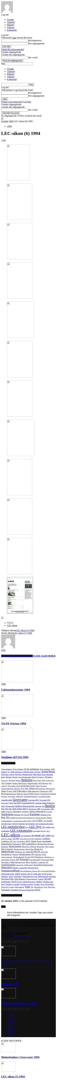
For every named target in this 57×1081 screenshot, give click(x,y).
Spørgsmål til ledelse (48, 871)
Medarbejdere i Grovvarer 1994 (20, 1057)
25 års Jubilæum (31, 769)
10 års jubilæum (6, 769)
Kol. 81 (5, 817)
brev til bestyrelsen (25, 777)
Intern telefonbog (37, 811)
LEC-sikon (12, 625)
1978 (10, 1017)
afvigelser (37, 772)
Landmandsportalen (20, 821)
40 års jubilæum (44, 769)
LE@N (34, 821)
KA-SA (26, 815)
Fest (3, 794)
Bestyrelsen (37, 774)
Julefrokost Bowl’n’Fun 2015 (18, 1003)
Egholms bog (44, 791)
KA (22, 815)
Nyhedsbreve (6, 854)
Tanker (11, 876)
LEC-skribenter (26, 836)
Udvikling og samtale (12, 884)
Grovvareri (5, 803)
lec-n (27, 827)
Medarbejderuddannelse (45, 844)
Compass (8, 783)
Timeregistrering (32, 879)
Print (52, 860)
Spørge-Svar (36, 871)
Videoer (10, 27)
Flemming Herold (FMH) (25, 794)
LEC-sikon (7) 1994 (22, 633)
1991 (10, 1020)
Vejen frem (49, 884)
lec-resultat (36, 831)
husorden (38, 806)
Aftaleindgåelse (28, 772)
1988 (10, 1015)
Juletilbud (17, 815)
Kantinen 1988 (10, 983)
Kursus (49, 818)
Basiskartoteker (28, 774)
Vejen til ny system (7, 887)
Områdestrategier (25, 854)
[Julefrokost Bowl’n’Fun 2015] (8, 997)
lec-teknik (36, 835)
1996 (10, 1036)
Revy (28, 862)
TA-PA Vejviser (47, 874)
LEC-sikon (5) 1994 (25, 630)
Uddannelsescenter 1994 (15, 689)
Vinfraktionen (38, 887)
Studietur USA (25, 874)
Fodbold (53, 794)
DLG (22, 788)
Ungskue (37, 884)
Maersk (33, 841)
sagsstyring (20, 865)
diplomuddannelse (7, 788)
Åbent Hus (51, 887)
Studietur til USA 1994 (14, 757)
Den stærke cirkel (14, 786)
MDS (24, 844)
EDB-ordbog (22, 791)
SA (47, 862)
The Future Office (7, 879)
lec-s (48, 831)
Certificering (49, 780)
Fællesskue (19, 796)
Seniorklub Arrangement (43, 865)
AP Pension (5, 774)
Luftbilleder (46, 839)
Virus (45, 887)
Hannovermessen (48, 803)
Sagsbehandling (8, 865)
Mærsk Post (38, 849)
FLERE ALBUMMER (44, 656)
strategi (17, 874)
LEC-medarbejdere (13, 826)
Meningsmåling (15, 846)
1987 (10, 1025)
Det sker (32, 786)
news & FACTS (33, 851)
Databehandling (32, 783)
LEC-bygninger (18, 824)
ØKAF (37, 890)
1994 (11, 121)
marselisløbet (46, 841)
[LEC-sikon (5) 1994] (8, 1071)
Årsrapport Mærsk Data (27, 890)
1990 (10, 1030)
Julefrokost (7, 814)
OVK (32, 857)
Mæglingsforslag (19, 849)
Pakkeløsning (39, 857)
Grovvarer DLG (33, 800)
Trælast (40, 879)
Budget (34, 777)
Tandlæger (4, 876)
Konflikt (12, 818)
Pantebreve (48, 857)
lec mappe (8, 839)
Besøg (3, 777)
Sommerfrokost (33, 868)
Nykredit (15, 854)
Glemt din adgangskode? (12, 49)
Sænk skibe (37, 874)
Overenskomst (18, 857)
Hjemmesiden (10, 806)
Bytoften (12, 780)
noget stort (44, 852)
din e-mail (32, 57)
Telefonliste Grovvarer (30, 876)
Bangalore (18, 774)
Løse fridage (21, 841)
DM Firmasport (40, 788)
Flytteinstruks (45, 794)
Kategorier (12, 30)
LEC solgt (23, 839)
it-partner (49, 811)
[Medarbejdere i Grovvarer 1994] (8, 1051)
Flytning (37, 794)
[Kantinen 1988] (8, 978)
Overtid (27, 857)
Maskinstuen (17, 844)
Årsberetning (5, 890)
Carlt (43, 780)
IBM (2, 809)
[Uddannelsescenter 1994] (17, 681)
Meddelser (4, 846)
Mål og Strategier (7, 849)
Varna (42, 884)
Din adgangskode (36, 43)
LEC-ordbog (47, 827)
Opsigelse (38, 854)
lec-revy (43, 831)
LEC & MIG (48, 821)
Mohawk (33, 846)
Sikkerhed (6, 867)
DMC (26, 788)
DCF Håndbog (43, 783)
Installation (25, 811)
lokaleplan (38, 839)
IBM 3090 (8, 809)
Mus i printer (49, 846)
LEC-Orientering (21, 830)
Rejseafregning (20, 862)
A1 (9, 772)
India (52, 809)
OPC (32, 854)
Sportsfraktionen (26, 871)
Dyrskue (9, 791)
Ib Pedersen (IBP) (34, 809)
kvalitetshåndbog (7, 821)
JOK (3, 650)
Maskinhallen (6, 844)
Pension (12, 860)
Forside (10, 19)
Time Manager (20, 879)
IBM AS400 (17, 809)
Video (27, 886)
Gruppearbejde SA (27, 803)
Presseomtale (45, 860)
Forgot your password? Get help (16, 102)
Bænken (18, 780)
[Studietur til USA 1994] (17, 749)
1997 (10, 1028)
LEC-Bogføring (6, 824)
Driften (3, 791)
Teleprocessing (43, 876)
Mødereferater (7, 851)
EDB (14, 791)
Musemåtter (41, 846)
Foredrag (4, 796)
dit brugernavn (35, 40)
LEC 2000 (46, 835)
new (24, 852)
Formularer (11, 796)
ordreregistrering (7, 857)
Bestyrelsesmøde (47, 774)
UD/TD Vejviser (16, 882)
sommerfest (23, 868)
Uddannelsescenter (29, 882)
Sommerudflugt (10, 870)
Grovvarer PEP (15, 803)
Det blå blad (24, 786)
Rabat (13, 862)
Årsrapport (14, 890)
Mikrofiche (26, 846)
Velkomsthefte (19, 887)
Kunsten (43, 818)
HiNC (3, 806)
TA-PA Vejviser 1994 (13, 723)
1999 (10, 1022)
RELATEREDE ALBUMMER (17, 656)
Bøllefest (26, 780)
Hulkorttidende (29, 806)
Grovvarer (20, 799)
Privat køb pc (5, 862)
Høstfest (50, 805)
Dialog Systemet (41, 786)
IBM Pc (25, 809)
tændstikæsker (6, 882)
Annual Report (48, 771)
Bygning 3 (48, 777)
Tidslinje (11, 22)
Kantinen (35, 814)
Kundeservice (31, 818)
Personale (24, 859)
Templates (52, 876)
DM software (50, 788)
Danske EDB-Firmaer (19, 783)
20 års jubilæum (18, 769)
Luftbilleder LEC (7, 841)
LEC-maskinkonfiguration (44, 824)
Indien (3, 812)
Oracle (44, 854)
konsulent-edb (21, 818)
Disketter (17, 788)
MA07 (28, 841)
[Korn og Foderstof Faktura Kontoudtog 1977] (8, 955)
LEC (40, 820)
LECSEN (16, 839)
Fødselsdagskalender (31, 796)
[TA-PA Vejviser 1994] (17, 715)
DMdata (32, 789)
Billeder (10, 25)
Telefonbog (18, 876)
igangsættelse (45, 809)
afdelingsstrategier (16, 772)
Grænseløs (38, 803)
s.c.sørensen (41, 862)
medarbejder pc (31, 844)
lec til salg (30, 839)
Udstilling (39, 882)
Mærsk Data (30, 849)
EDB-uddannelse (33, 791)
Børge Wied (37, 780)
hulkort (18, 806)
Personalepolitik (34, 860)
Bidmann (9, 777)
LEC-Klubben (30, 824)
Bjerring (15, 777)
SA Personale (28, 865)
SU (32, 874)
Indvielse (9, 811)
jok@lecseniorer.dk (21, 936)
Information (17, 812)
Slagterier (15, 868)
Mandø (39, 841)
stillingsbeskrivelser (7, 874)
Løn (14, 841)
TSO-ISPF (47, 879)
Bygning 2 (41, 777)
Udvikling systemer (26, 884)
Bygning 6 (4, 780)
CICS (3, 783)
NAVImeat (18, 852)
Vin (32, 887)
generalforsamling (44, 796)
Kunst (38, 818)
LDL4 (29, 821)
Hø (43, 806)
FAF (50, 791)
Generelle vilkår (6, 800)
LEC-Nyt (35, 826)
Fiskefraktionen (10, 794)
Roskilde (34, 862)
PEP (17, 860)
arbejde (12, 774)
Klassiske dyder (45, 815)
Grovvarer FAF (45, 800)
